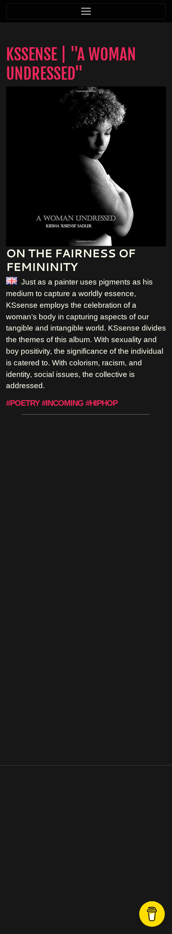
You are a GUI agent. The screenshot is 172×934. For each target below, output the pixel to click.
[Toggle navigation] (86, 11)
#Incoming (63, 403)
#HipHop (102, 403)
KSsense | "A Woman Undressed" (71, 64)
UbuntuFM (108, 905)
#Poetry (23, 403)
